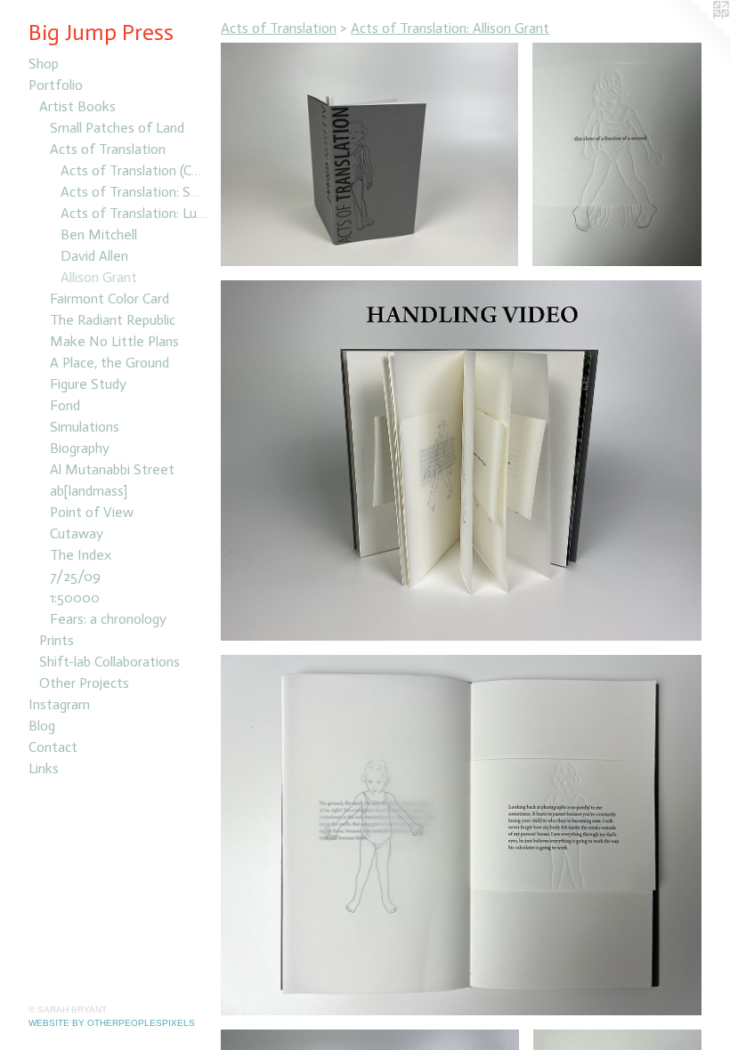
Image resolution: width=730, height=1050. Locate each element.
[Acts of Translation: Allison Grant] (369, 154)
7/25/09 (75, 576)
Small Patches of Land (117, 127)
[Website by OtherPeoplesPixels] (694, 35)
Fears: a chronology (108, 618)
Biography (80, 448)
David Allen (94, 255)
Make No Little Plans (114, 341)
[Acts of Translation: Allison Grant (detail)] (617, 154)
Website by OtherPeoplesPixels (111, 1023)
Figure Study (88, 384)
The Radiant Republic (112, 319)
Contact (52, 747)
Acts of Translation (108, 149)
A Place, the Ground (109, 362)
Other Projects (84, 682)
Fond (65, 405)
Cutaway (76, 533)
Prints (56, 640)
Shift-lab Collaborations (109, 661)
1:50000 (75, 597)
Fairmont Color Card (109, 298)
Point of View (92, 512)
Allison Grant (99, 277)
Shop (43, 63)
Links (43, 768)
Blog (41, 725)
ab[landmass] (88, 490)
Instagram (59, 704)
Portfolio (55, 85)
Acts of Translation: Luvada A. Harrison (134, 213)
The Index (80, 554)
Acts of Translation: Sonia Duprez (134, 191)
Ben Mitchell (99, 234)
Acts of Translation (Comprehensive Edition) (134, 170)
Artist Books (77, 106)
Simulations (84, 426)
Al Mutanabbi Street (112, 469)
